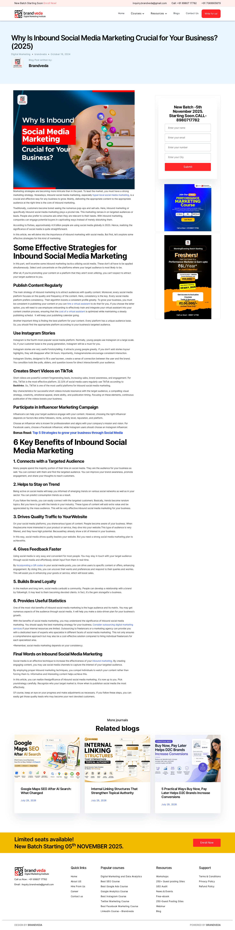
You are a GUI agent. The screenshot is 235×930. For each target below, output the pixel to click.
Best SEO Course (110, 881)
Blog (158, 911)
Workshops (162, 876)
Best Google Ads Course (114, 886)
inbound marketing (102, 661)
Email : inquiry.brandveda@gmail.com (34, 884)
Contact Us (192, 13)
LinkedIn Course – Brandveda (117, 911)
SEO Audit (162, 886)
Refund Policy (207, 886)
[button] (138, 13)
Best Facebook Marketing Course (119, 906)
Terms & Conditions (210, 876)
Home (121, 13)
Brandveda (35, 925)
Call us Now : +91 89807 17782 (30, 879)
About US (76, 881)
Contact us (77, 896)
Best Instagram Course (113, 896)
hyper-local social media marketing (111, 195)
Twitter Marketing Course (115, 901)
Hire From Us (78, 886)
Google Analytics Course (114, 891)
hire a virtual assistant (78, 303)
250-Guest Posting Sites (170, 901)
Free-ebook (162, 896)
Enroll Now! (49, 3)
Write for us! (211, 13)
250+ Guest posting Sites (170, 881)
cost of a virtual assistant (72, 311)
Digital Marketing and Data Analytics (121, 876)
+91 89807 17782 (187, 3)
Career (74, 891)
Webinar (160, 906)
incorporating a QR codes (30, 565)
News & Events (164, 891)
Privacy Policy (207, 881)
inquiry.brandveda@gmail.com (150, 3)
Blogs (176, 13)
